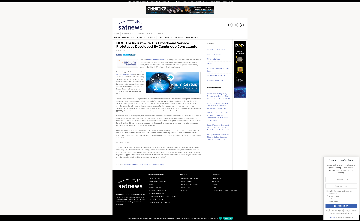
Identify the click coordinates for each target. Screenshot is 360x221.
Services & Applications (215, 80)
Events (214, 184)
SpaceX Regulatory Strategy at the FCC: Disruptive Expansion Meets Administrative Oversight (218, 127)
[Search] (242, 25)
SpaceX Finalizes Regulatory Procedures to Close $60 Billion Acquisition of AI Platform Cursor (218, 96)
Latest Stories (217, 178)
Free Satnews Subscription (189, 184)
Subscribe (160, 34)
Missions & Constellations (216, 49)
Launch (209, 64)
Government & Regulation (216, 76)
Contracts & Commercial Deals (133, 164)
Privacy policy (228, 218)
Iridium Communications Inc (156, 60)
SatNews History (186, 181)
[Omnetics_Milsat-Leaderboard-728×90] (180, 13)
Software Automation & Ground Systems (162, 196)
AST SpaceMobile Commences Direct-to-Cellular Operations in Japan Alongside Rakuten (218, 137)
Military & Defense (213, 59)
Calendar (150, 34)
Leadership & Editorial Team (189, 178)
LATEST (116, 34)
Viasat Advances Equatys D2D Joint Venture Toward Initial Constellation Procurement (217, 105)
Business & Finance (213, 54)
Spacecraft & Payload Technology (154, 164)
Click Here (333, 217)
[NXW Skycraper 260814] (240, 96)
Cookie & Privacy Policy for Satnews (224, 190)
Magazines (140, 34)
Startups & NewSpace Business (159, 202)
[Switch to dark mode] (230, 25)
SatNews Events (127, 34)
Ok (220, 218)
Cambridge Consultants (124, 74)
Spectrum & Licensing (155, 199)
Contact (215, 187)
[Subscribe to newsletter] (236, 25)
